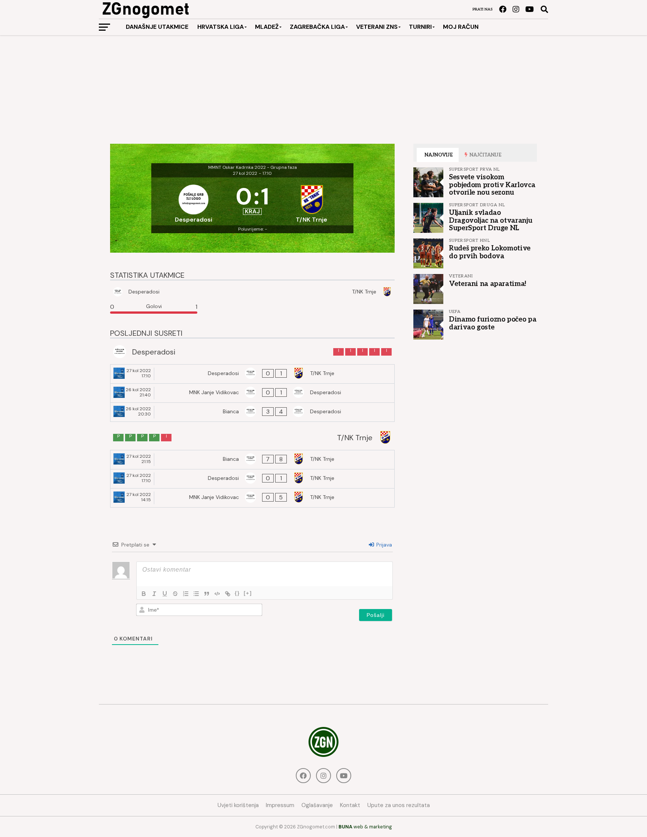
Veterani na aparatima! (487, 284)
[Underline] (165, 593)
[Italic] (154, 593)
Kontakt (350, 805)
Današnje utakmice (157, 27)
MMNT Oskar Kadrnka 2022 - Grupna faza (252, 167)
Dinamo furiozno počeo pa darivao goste (492, 323)
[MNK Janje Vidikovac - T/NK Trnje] (252, 497)
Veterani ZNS (377, 27)
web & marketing (365, 827)
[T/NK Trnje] (311, 201)
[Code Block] (217, 593)
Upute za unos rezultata (398, 805)
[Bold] (144, 593)
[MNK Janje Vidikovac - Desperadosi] (252, 393)
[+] (248, 593)
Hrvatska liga (220, 27)
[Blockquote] (206, 593)
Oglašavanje (317, 805)
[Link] (227, 593)
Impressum (280, 805)
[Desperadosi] (193, 201)
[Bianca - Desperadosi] (252, 412)
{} (237, 593)
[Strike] (175, 593)
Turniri (420, 27)
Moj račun (461, 27)
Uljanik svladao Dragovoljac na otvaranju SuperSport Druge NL (490, 220)
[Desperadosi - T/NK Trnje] (252, 374)
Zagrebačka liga (317, 27)
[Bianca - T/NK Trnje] (252, 459)
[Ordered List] (185, 593)
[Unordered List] (196, 593)
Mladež (267, 27)
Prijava (383, 544)
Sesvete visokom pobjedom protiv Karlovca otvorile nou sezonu (492, 184)
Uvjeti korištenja (238, 805)
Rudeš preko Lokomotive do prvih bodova (490, 252)
